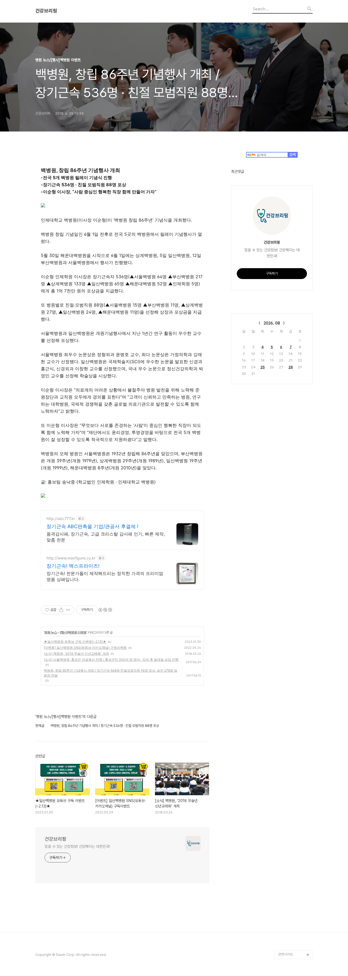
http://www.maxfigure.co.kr (70, 558)
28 (290, 367)
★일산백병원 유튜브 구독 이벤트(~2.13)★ (75, 642)
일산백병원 (285, 894)
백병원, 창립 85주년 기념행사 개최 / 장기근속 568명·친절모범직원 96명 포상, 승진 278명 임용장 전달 (110, 672)
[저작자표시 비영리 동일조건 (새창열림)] (105, 610)
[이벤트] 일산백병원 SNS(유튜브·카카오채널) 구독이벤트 (85, 647)
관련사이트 (285, 954)
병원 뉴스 (50, 632)
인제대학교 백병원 (290, 885)
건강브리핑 (46, 11)
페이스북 (284, 937)
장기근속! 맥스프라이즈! (73, 566)
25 (262, 367)
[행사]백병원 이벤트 (73, 632)
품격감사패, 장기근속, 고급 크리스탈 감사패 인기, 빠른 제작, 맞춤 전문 (105, 537)
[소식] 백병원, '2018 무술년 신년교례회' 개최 (76, 653)
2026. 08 (272, 323)
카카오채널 (285, 946)
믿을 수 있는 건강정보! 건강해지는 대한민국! (77, 846)
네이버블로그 (287, 920)
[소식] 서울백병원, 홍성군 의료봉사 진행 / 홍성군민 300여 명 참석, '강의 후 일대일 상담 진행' (111, 659)
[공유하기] (61, 610)
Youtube (285, 902)
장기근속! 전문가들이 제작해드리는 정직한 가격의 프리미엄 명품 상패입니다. (104, 576)
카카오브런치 (287, 911)
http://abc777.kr (60, 518)
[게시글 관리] (68, 610)
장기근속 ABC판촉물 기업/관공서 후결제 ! (92, 526)
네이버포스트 (287, 928)
